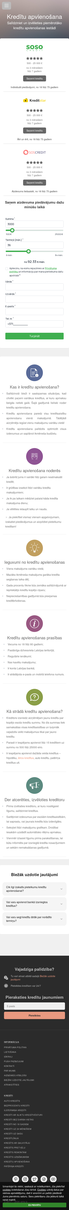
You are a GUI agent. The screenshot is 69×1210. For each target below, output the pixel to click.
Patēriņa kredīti (14, 1166)
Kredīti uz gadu (13, 1133)
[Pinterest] (16, 1179)
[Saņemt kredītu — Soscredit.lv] (34, 152)
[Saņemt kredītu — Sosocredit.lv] (34, 48)
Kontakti (9, 1065)
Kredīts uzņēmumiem (16, 1156)
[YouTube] (53, 1179)
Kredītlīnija (11, 1138)
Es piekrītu (34, 1204)
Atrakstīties (11, 1084)
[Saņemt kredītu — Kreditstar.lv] (34, 100)
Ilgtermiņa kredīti (15, 1110)
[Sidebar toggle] (6, 6)
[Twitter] (34, 1179)
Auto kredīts (12, 1100)
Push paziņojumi (14, 1061)
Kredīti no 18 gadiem (16, 1124)
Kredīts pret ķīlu (14, 1147)
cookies (7, 1189)
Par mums (10, 1070)
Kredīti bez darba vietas (18, 1119)
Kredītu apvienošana (17, 1161)
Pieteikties (35, 1015)
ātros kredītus (26, 758)
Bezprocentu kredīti (16, 1105)
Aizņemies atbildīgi (15, 1075)
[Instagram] (25, 1179)
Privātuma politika (15, 1047)
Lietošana (10, 1051)
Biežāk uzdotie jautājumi (19, 1080)
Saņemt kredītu (34, 78)
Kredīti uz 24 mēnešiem (17, 1128)
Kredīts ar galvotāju (17, 1142)
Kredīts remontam (15, 1152)
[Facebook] (44, 1179)
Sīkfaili (8, 1056)
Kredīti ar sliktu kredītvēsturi (23, 1114)
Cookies (41, 1189)
